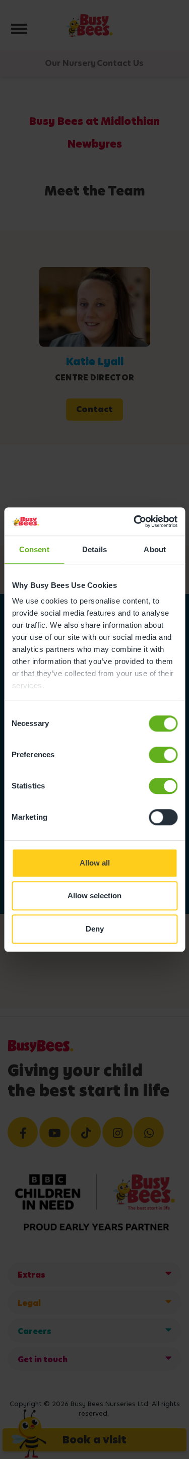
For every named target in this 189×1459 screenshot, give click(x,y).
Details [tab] (94, 549)
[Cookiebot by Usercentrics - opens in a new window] (134, 521)
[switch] (163, 755)
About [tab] (155, 549)
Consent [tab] (34, 549)
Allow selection (94, 895)
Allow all (95, 862)
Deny (95, 928)
